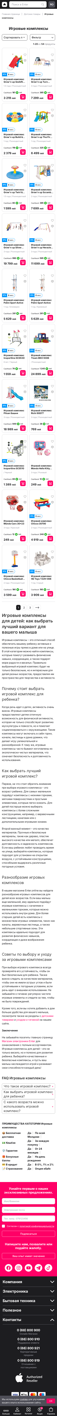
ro (52, 4)
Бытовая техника (19, 1301)
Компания (12, 1282)
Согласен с (30, 1226)
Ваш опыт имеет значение (29, 1256)
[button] (28, 1086)
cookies (24, 1399)
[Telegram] (38, 1268)
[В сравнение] (25, 60)
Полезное (12, 1310)
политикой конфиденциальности (36, 1226)
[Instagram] (18, 1268)
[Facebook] (8, 1268)
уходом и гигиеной (27, 1019)
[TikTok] (48, 1268)
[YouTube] (28, 1268)
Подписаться (28, 1233)
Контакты (12, 1320)
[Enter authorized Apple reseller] (29, 1377)
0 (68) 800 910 (28, 1339)
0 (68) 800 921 (28, 1348)
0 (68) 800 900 (28, 1330)
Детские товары (32, 14)
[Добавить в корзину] (23, 97)
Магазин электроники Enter (18, 1041)
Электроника (15, 1291)
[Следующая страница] (37, 607)
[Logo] (4, 4)
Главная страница (11, 14)
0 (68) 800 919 (28, 1360)
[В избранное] (25, 54)
